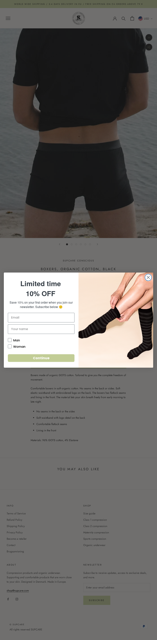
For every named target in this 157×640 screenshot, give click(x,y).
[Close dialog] (148, 277)
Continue (41, 358)
